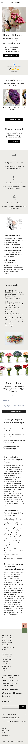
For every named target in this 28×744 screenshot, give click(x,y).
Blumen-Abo (6, 645)
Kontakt (4, 728)
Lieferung (5, 661)
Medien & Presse (7, 671)
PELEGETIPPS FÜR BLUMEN (11, 718)
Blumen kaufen (6, 640)
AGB (3, 733)
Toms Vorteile (6, 657)
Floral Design (6, 664)
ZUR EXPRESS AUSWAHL (14, 120)
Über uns (4, 668)
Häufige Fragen (7, 659)
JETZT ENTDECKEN (11, 55)
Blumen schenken (7, 638)
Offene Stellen (6, 666)
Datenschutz (6, 735)
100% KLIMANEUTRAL (9, 714)
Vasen (4, 649)
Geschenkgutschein (8, 647)
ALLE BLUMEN (14, 141)
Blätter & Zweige (7, 642)
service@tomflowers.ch (11, 680)
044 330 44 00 (8, 677)
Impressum (5, 730)
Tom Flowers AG (19, 741)
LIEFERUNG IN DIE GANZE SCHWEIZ (14, 721)
